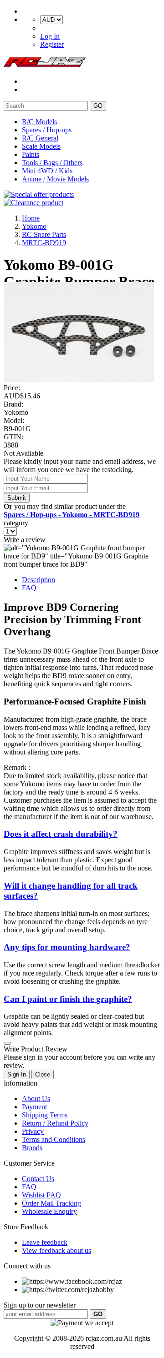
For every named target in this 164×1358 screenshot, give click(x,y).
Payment (34, 1107)
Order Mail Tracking (51, 1203)
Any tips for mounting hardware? (67, 947)
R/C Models (39, 122)
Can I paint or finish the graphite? (68, 999)
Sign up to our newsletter (40, 1305)
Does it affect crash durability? (61, 834)
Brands (32, 1148)
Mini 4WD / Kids (47, 171)
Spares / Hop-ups (47, 130)
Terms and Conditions (53, 1139)
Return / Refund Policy (55, 1123)
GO (97, 105)
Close (42, 1074)
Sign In (16, 1074)
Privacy (33, 1131)
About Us (36, 1098)
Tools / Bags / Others (52, 162)
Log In (50, 36)
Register (52, 44)
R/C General (40, 138)
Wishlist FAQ (41, 1195)
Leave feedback (44, 1242)
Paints (30, 154)
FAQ (29, 588)
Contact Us (38, 1178)
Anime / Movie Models (55, 179)
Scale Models (41, 146)
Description (38, 579)
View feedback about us (56, 1250)
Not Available (23, 453)
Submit (16, 497)
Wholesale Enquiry (49, 1211)
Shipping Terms (44, 1115)
